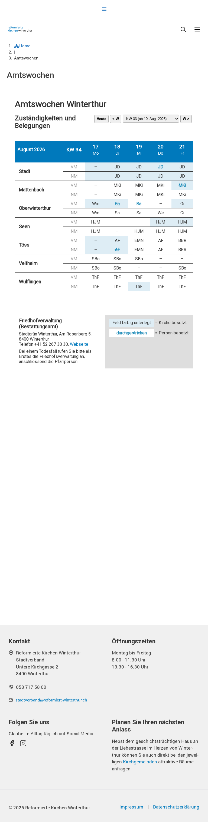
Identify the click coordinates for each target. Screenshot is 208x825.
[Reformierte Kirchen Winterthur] (20, 29)
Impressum (131, 807)
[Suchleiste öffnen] (183, 29)
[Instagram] (23, 743)
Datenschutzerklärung (176, 807)
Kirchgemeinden (140, 762)
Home (24, 45)
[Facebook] (12, 743)
